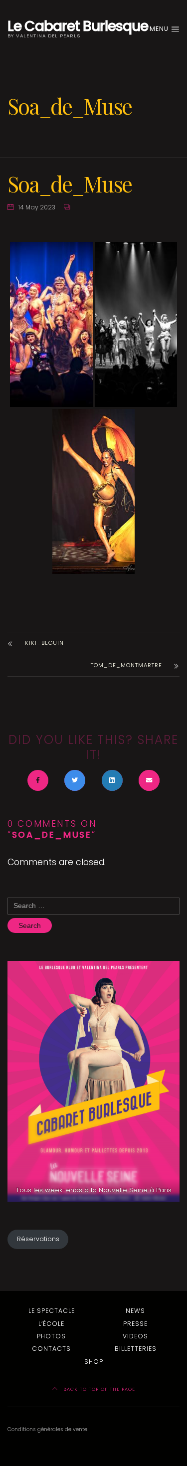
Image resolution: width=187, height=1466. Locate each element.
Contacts (51, 1348)
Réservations (38, 1239)
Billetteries (136, 1348)
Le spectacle (51, 1310)
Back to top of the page (98, 1389)
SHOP (93, 1361)
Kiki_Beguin (44, 643)
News (135, 1310)
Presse (135, 1323)
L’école (51, 1323)
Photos (51, 1336)
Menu (160, 28)
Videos (135, 1336)
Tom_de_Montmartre (126, 665)
